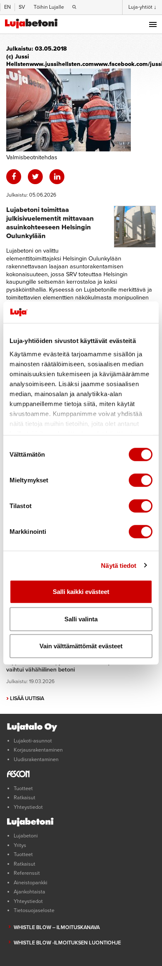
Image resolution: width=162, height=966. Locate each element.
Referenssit (27, 873)
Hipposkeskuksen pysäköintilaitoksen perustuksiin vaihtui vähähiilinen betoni (73, 666)
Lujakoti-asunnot (33, 740)
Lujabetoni (26, 835)
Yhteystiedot (28, 807)
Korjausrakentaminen (38, 750)
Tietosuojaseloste (34, 910)
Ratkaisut (24, 797)
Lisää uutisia (25, 698)
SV (22, 7)
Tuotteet (23, 788)
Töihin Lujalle (49, 7)
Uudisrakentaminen (36, 759)
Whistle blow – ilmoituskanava (57, 927)
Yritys (20, 845)
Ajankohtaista (29, 891)
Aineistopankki (30, 882)
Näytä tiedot (118, 565)
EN (7, 7)
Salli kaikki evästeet (81, 591)
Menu (153, 24)
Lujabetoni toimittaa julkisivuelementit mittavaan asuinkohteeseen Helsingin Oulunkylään (50, 223)
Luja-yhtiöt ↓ (142, 7)
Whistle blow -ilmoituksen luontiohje (67, 942)
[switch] (140, 480)
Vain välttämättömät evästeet (81, 646)
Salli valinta (81, 618)
